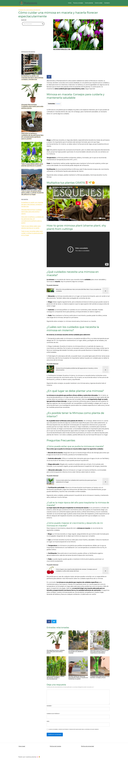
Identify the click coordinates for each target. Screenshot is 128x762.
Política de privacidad (87, 746)
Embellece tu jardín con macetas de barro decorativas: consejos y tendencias (32, 204)
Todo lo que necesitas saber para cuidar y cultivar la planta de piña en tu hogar (32, 233)
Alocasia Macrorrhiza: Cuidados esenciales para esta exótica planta (31, 211)
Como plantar (89, 3)
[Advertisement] (78, 62)
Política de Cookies (55, 746)
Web (48, 721)
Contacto (107, 3)
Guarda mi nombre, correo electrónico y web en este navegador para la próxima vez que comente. (74, 729)
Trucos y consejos (78, 3)
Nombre (49, 705)
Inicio (69, 3)
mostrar (58, 103)
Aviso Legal (22, 746)
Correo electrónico (53, 713)
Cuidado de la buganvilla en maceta (29, 10)
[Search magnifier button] (43, 24)
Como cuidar (98, 3)
